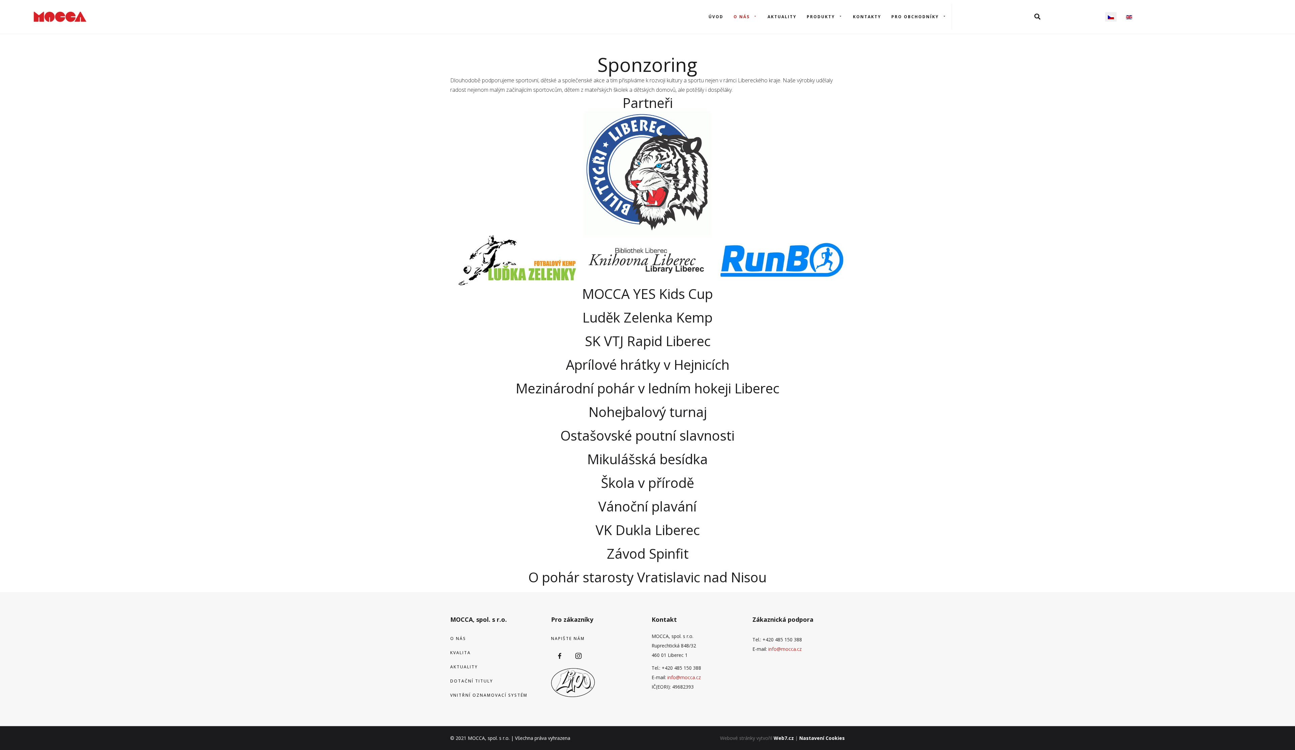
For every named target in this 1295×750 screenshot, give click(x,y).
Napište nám (568, 638)
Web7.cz (784, 738)
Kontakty (867, 17)
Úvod (716, 17)
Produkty (821, 17)
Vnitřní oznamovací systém (488, 695)
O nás (741, 17)
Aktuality (782, 17)
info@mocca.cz (684, 677)
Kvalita (460, 653)
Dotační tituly (471, 681)
